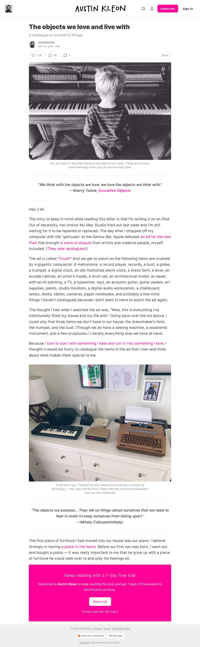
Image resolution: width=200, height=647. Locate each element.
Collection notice (121, 628)
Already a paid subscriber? (100, 611)
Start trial (100, 601)
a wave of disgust (76, 243)
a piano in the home (78, 546)
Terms (107, 628)
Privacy (98, 628)
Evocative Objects (114, 190)
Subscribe (168, 9)
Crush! (64, 258)
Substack (84, 642)
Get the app (115, 635)
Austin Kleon (46, 42)
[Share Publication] (152, 8)
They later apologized (66, 248)
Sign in (188, 9)
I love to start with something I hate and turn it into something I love (104, 343)
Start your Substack (92, 635)
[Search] (143, 8)
